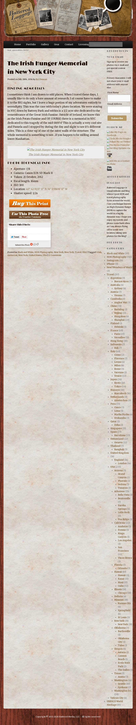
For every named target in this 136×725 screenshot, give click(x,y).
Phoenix (122, 481)
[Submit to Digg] (34, 245)
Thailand (115, 446)
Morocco (115, 390)
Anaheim (123, 526)
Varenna (119, 372)
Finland (114, 323)
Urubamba (120, 418)
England (119, 459)
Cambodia (116, 298)
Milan (117, 365)
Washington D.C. (123, 690)
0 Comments (55, 255)
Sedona (122, 484)
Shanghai (119, 320)
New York (58, 252)
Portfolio (31, 44)
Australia (115, 285)
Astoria (122, 652)
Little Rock (124, 512)
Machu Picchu (121, 414)
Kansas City (124, 603)
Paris (117, 334)
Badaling (119, 309)
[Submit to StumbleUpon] (31, 245)
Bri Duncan (41, 79)
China (113, 306)
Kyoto (117, 382)
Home (17, 44)
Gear (56, 44)
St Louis (122, 617)
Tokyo (117, 386)
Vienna (118, 295)
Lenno (117, 362)
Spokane (123, 687)
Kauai (121, 578)
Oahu (121, 586)
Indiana (118, 596)
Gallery (45, 44)
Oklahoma (120, 627)
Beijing (118, 313)
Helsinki (118, 326)
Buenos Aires (121, 281)
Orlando (122, 568)
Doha (117, 425)
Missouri (119, 599)
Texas (117, 673)
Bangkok (119, 449)
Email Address (114, 104)
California (119, 522)
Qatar (113, 421)
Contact (69, 44)
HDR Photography (43, 252)
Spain (113, 431)
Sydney (118, 288)
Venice (118, 376)
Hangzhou (120, 316)
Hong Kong (116, 341)
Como (117, 354)
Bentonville (124, 498)
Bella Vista (123, 494)
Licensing (83, 44)
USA (84, 252)
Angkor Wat (120, 302)
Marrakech (120, 393)
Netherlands (117, 397)
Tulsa (121, 645)
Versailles (119, 337)
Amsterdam (121, 400)
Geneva (118, 442)
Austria (114, 292)
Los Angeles (124, 540)
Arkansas (119, 491)
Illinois (118, 589)
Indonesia (116, 344)
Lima (117, 410)
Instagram (113, 260)
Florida (118, 565)
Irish (98, 252)
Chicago (122, 592)
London (122, 463)
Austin (121, 676)
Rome (117, 369)
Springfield (124, 610)
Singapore (116, 428)
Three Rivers (125, 558)
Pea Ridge (123, 519)
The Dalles (124, 670)
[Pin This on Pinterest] (24, 237)
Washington (120, 680)
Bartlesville (124, 631)
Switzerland (117, 438)
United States (35, 255)
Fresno (122, 530)
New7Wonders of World (119, 267)
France (114, 330)
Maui (120, 582)
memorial (12, 255)
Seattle (122, 683)
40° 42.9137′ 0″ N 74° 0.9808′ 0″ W (47, 189)
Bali (116, 348)
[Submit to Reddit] (37, 245)
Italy (112, 351)
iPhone (110, 264)
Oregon (118, 648)
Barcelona (119, 435)
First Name (113, 92)
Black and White (26, 252)
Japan (113, 379)
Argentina (116, 278)
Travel (78, 252)
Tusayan (123, 487)
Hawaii (118, 571)
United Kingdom (119, 453)
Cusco (117, 407)
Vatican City (116, 698)
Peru (113, 404)
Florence (119, 358)
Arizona (118, 470)
